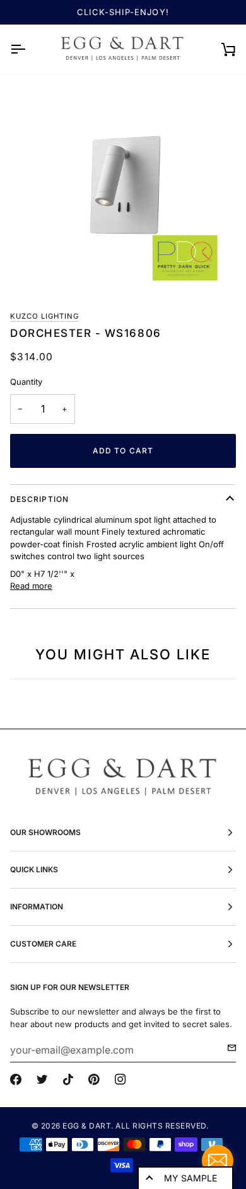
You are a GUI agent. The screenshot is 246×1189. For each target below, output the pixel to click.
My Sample (190, 1178)
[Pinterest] (94, 1079)
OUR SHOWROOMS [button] (45, 832)
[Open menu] (29, 49)
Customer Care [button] (43, 943)
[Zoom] (123, 187)
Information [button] (36, 906)
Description (39, 499)
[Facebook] (15, 1079)
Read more (31, 586)
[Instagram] (120, 1079)
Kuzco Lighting (44, 316)
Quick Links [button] (34, 869)
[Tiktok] (68, 1079)
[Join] (228, 1048)
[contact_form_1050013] (217, 1160)
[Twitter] (42, 1079)
